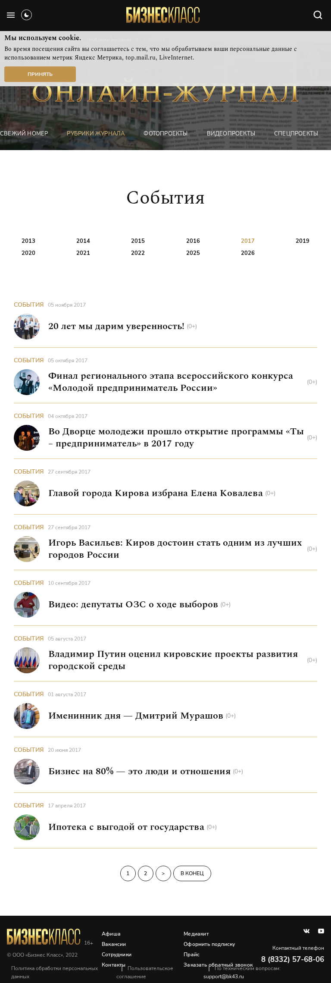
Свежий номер (24, 134)
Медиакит (196, 933)
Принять (40, 74)
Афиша (111, 933)
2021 (83, 253)
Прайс (192, 954)
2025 (193, 253)
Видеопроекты (231, 134)
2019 (302, 241)
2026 (248, 253)
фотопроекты (165, 134)
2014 (83, 241)
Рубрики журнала (96, 134)
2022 (138, 253)
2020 (28, 253)
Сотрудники (116, 954)
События (29, 305)
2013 (28, 241)
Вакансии (114, 944)
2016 (193, 241)
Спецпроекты (296, 134)
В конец (192, 873)
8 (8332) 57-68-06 (292, 959)
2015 (138, 241)
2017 (248, 241)
